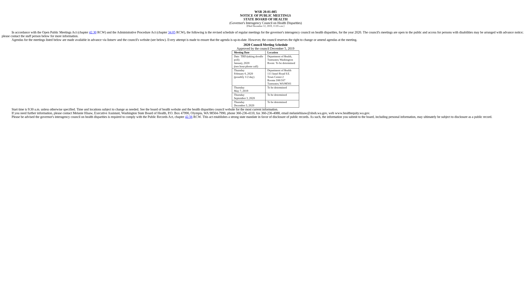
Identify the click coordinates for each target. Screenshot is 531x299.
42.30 (92, 32)
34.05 (171, 32)
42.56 (188, 117)
